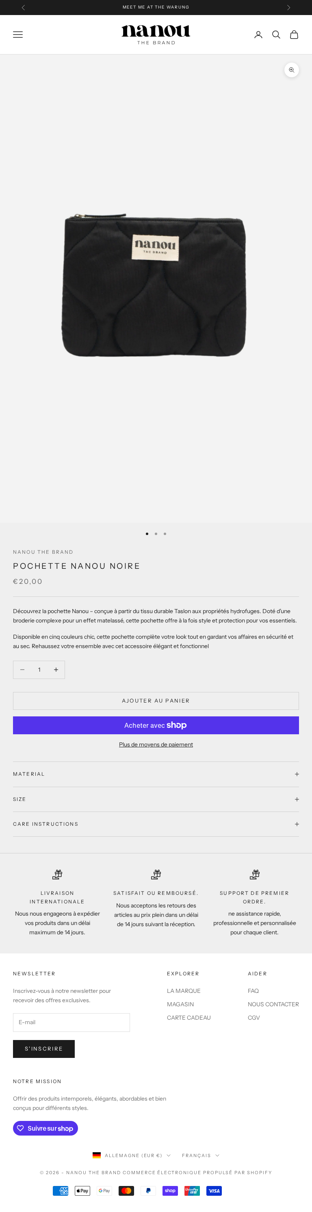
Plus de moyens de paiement (156, 744)
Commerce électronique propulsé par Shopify (197, 1172)
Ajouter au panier (156, 700)
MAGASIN (180, 1004)
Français (196, 1155)
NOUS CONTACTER (273, 1004)
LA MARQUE (184, 990)
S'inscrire (44, 1048)
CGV (254, 1017)
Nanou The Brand (43, 552)
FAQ (253, 990)
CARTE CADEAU (189, 1017)
